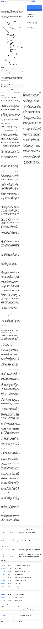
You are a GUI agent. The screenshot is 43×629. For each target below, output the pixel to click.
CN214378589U (3, 580)
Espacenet (32, 33)
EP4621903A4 (3, 556)
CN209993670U (3, 586)
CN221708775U (3, 597)
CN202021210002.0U (3, 608)
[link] (12, 78)
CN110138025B (3, 532)
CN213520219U (3, 583)
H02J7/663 (3, 77)
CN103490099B (3, 528)
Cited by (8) (34, 31)
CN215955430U (3, 568)
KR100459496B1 (3, 565)
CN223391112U (3, 588)
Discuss (38, 33)
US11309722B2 (3, 563)
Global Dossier (35, 33)
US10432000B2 (3, 571)
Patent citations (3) (30, 31)
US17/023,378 (3, 609)
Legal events (37, 31)
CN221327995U (3, 589)
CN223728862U (3, 594)
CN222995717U (3, 591)
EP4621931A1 (3, 554)
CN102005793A (3, 577)
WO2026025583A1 (3, 544)
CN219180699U (3, 574)
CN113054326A (3, 540)
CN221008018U (3, 592)
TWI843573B (3, 549)
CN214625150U (3, 600)
